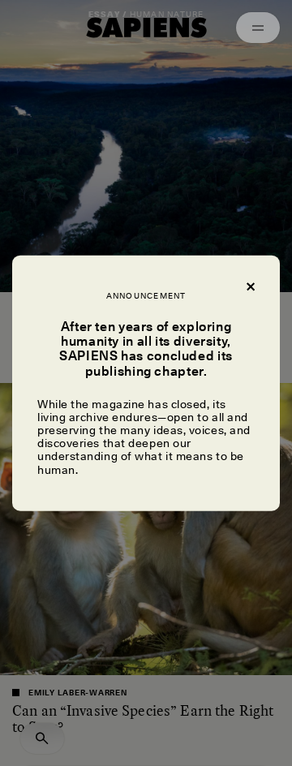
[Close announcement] (250, 285)
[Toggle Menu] (258, 27)
